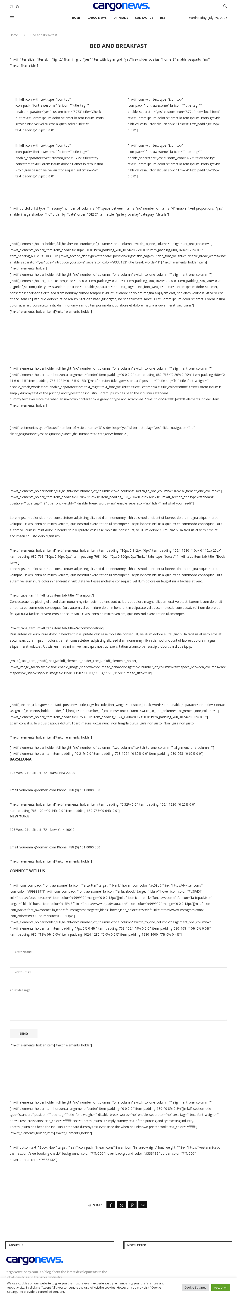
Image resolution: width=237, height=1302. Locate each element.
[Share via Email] (142, 1204)
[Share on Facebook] (110, 1204)
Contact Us (144, 18)
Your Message (20, 990)
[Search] (225, 6)
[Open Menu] (12, 18)
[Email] (11, 7)
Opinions (120, 18)
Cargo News (96, 18)
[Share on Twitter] (121, 1204)
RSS (162, 18)
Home (76, 18)
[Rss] (17, 7)
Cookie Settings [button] (195, 1287)
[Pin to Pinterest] (132, 1204)
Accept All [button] (220, 1287)
